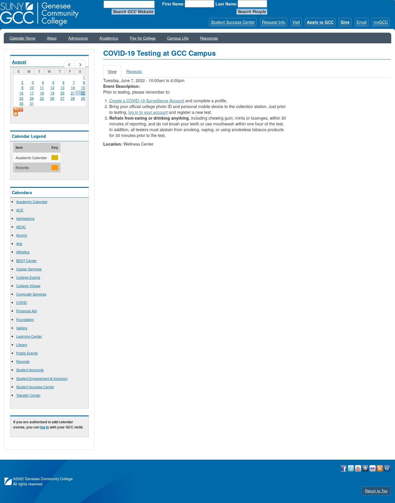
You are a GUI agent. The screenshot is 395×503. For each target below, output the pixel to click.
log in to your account (148, 112)
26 (52, 98)
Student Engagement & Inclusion (42, 378)
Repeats (134, 71)
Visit (296, 22)
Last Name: (226, 4)
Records (22, 361)
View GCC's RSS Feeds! (380, 468)
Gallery (21, 327)
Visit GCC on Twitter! (351, 468)
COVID (21, 302)
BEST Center (26, 260)
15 (83, 87)
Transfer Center (28, 395)
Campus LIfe (178, 38)
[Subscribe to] (49, 114)
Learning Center (29, 336)
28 (73, 98)
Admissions (78, 38)
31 (32, 103)
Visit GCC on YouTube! (358, 468)
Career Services (29, 268)
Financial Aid (26, 310)
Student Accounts (30, 369)
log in (44, 427)
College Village (28, 285)
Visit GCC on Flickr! (373, 468)
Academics (108, 38)
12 (52, 87)
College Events (28, 277)
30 (21, 103)
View (114, 72)
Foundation (25, 319)
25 (42, 98)
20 (62, 92)
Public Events (27, 352)
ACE (19, 209)
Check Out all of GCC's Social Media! (387, 468)
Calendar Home (22, 38)
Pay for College (143, 38)
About (52, 38)
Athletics (22, 251)
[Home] (41, 13)
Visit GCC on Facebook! (344, 468)
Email (362, 22)
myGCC (381, 22)
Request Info (273, 22)
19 (52, 92)
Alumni (21, 235)
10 (32, 87)
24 (32, 98)
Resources (209, 38)
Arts (19, 243)
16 (21, 92)
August (19, 62)
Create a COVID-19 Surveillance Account (146, 100)
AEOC (21, 226)
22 (83, 92)
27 (62, 98)
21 (73, 92)
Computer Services (31, 294)
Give (345, 22)
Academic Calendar (31, 201)
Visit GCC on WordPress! (365, 468)
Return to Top (376, 490)
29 (83, 98)
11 (42, 87)
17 (32, 92)
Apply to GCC (320, 22)
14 (73, 87)
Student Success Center (233, 22)
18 (42, 92)
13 (62, 87)
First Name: (173, 4)
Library (21, 344)
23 (21, 98)
